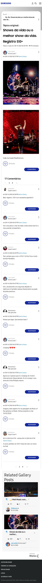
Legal (3, 573)
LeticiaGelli (14, 543)
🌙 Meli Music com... (18, 499)
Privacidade (5, 569)
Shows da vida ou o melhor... (17, 533)
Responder (32, 209)
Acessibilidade (6, 562)
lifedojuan (14, 508)
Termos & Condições (8, 566)
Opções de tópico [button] (35, 19)
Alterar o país (6, 576)
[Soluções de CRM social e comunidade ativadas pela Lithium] (34, 555)
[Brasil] (6, 3)
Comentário (31, 169)
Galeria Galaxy (22, 56)
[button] (35, 52)
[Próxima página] (16, 183)
